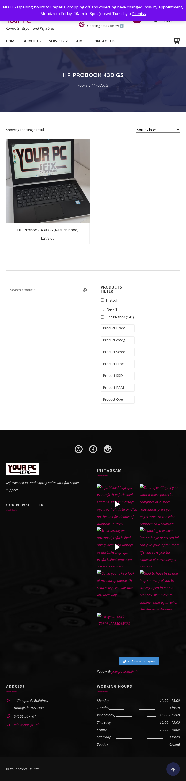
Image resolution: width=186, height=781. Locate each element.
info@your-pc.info (27, 724)
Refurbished (120, 317)
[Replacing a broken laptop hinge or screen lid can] (160, 547)
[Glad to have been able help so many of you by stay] (160, 590)
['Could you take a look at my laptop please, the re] (117, 590)
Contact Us (103, 41)
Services (56, 41)
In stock (112, 300)
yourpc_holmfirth (125, 671)
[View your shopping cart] (176, 40)
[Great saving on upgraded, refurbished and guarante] (117, 547)
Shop (80, 41)
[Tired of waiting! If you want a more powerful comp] (160, 504)
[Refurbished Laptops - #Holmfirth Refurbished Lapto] (117, 504)
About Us (32, 41)
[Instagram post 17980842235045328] (117, 633)
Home (11, 41)
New (113, 309)
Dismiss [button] (139, 13)
